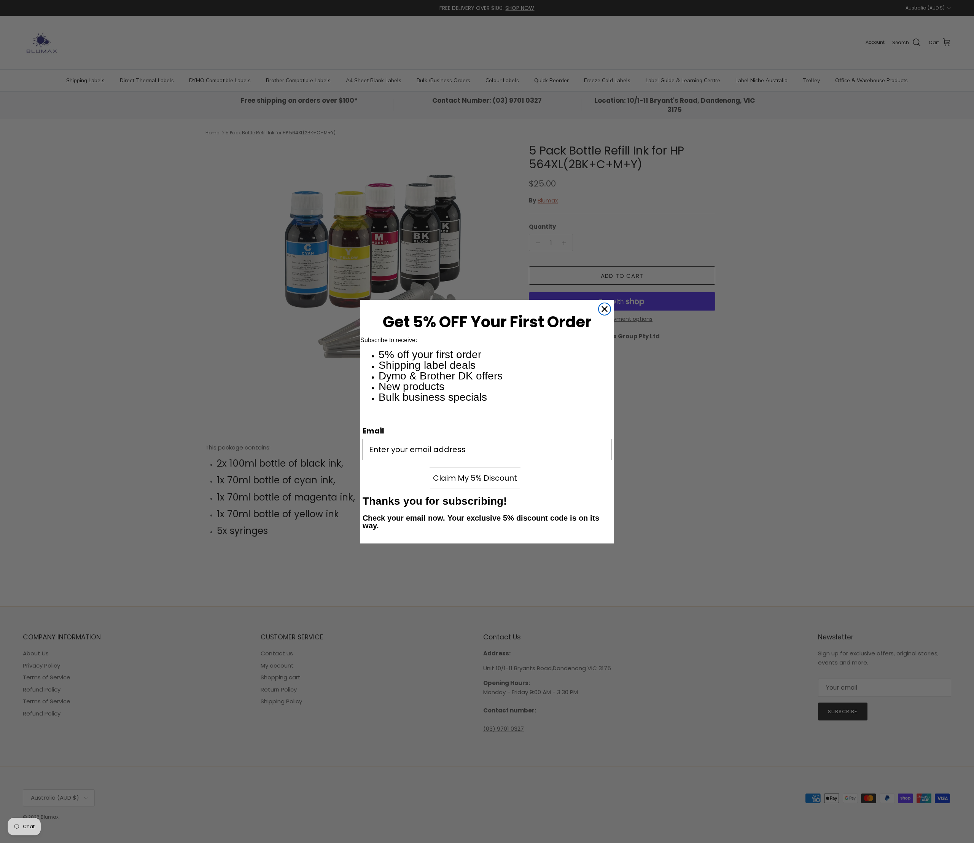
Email (373, 430)
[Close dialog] (604, 309)
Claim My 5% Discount (475, 478)
